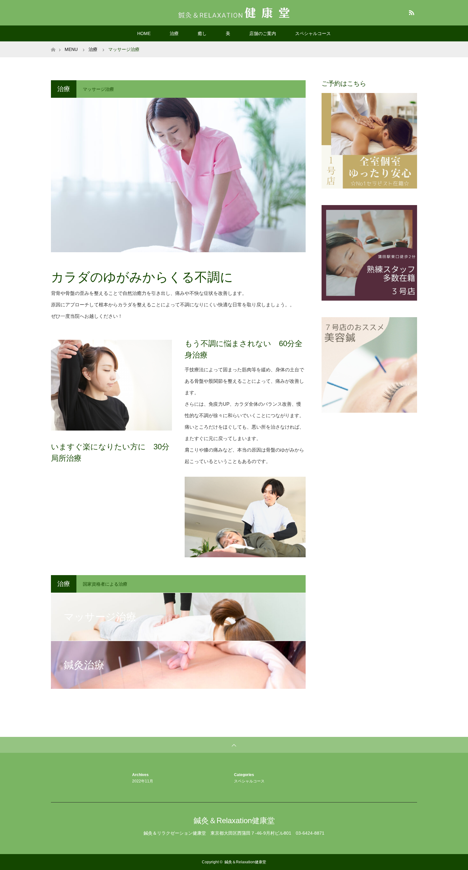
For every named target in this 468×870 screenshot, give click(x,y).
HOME (144, 33)
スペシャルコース (313, 33)
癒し (202, 33)
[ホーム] (53, 43)
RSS (410, 11)
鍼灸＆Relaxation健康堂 (234, 820)
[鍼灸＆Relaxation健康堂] (234, 12)
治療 (174, 33)
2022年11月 (142, 781)
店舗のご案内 (262, 33)
